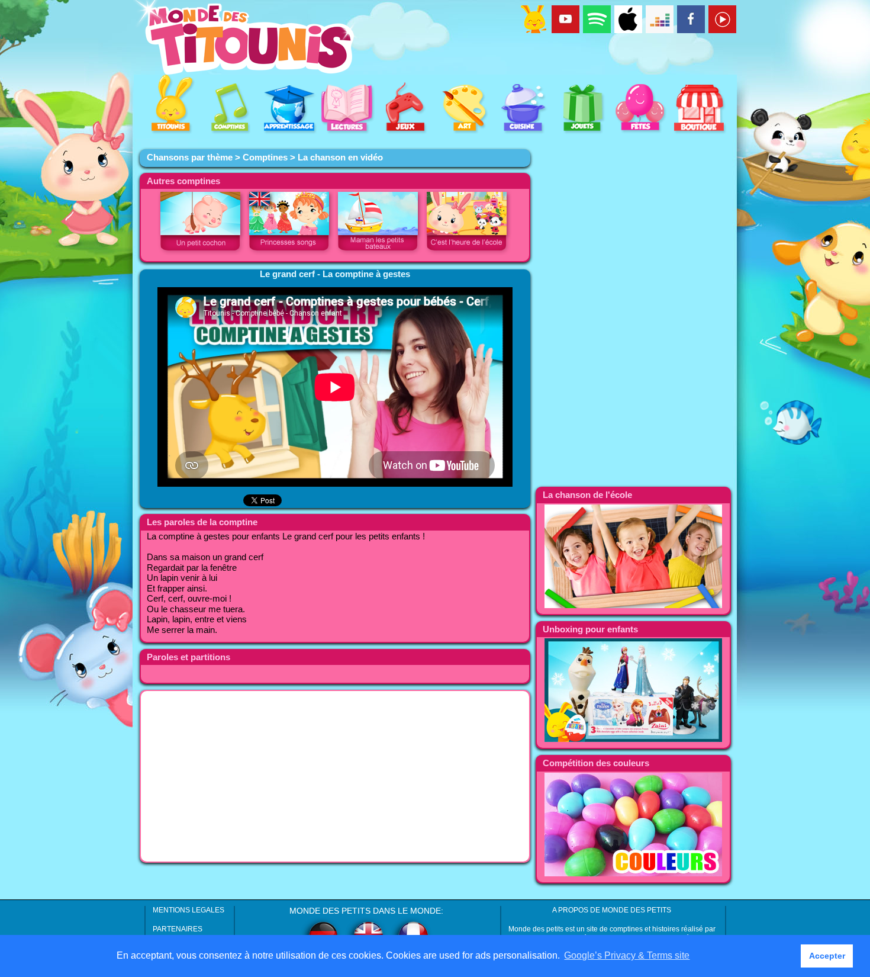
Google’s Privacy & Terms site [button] (626, 955)
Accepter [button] (827, 955)
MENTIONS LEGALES (188, 910)
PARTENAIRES (177, 929)
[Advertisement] (335, 776)
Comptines (265, 157)
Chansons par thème (190, 157)
